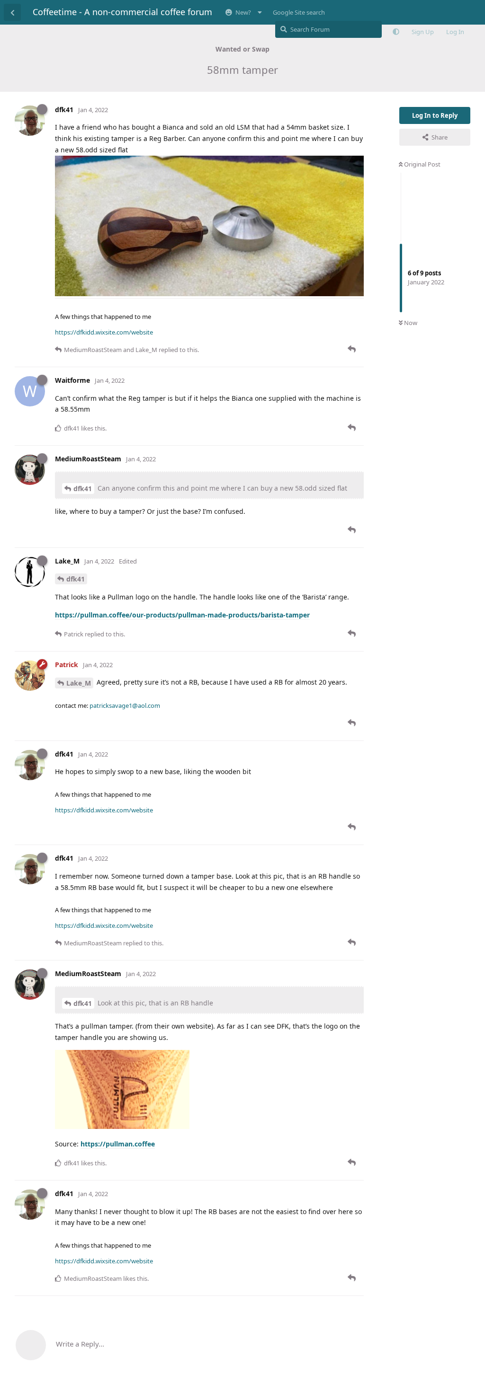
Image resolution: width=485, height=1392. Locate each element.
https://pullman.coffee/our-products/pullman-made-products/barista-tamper (182, 614)
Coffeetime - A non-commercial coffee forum (122, 12)
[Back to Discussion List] (12, 12)
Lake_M (78, 682)
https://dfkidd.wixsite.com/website (104, 332)
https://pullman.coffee (118, 1143)
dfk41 (82, 488)
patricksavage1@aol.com (125, 705)
